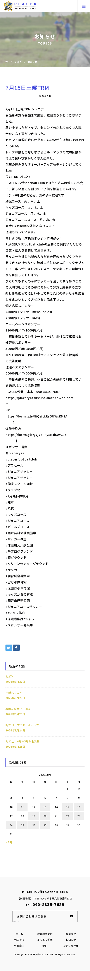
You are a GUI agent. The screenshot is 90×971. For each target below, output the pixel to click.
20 (44, 816)
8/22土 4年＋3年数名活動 (22, 741)
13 (44, 807)
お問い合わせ (70, 945)
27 (44, 825)
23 (78, 816)
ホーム (19, 933)
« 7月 (8, 842)
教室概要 (71, 933)
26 (33, 825)
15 (67, 807)
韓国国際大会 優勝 (17, 709)
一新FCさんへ (13, 692)
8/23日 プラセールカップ (22, 725)
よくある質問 (44, 939)
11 (22, 807)
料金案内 (19, 945)
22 (67, 816)
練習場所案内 (44, 933)
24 (11, 825)
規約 (44, 945)
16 (78, 807)
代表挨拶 (19, 939)
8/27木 (9, 676)
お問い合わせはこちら (31, 916)
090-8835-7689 (48, 904)
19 (33, 816)
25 (22, 825)
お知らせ (71, 939)
